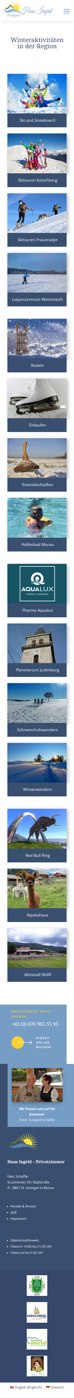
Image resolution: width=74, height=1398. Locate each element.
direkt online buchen (43, 1042)
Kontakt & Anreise (23, 1206)
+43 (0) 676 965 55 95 (35, 1023)
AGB (13, 1212)
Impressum (18, 1218)
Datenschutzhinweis (24, 1240)
